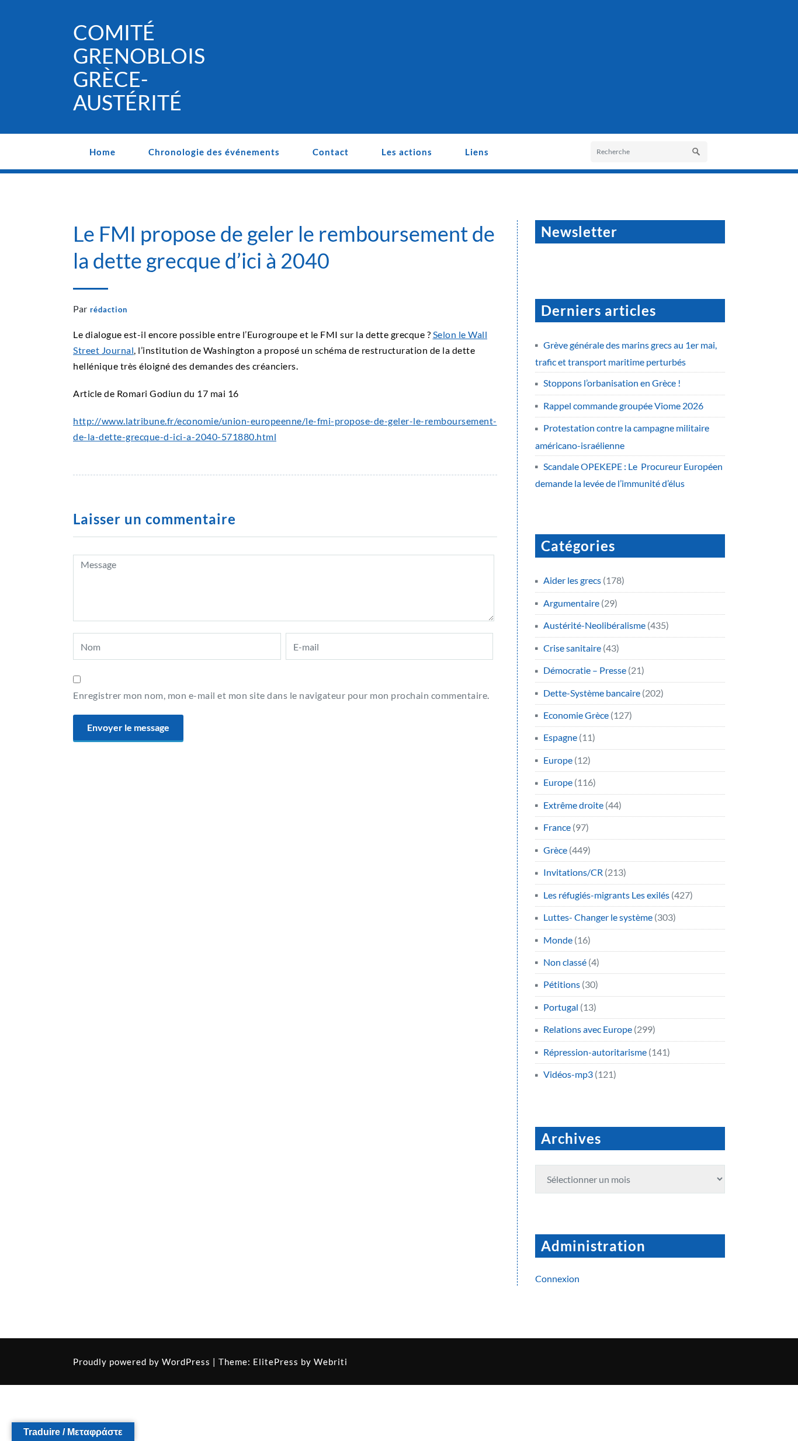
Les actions (406, 152)
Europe (558, 759)
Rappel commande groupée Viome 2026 (623, 405)
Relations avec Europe (587, 1029)
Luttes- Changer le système (598, 917)
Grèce (555, 849)
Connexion (557, 1278)
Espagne (560, 737)
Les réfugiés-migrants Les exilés (606, 894)
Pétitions (561, 984)
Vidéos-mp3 (568, 1074)
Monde (558, 939)
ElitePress (276, 1361)
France (557, 827)
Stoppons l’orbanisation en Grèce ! (612, 382)
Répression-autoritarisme (595, 1051)
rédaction (108, 309)
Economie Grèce (576, 714)
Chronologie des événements (214, 152)
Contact (331, 152)
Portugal (560, 1006)
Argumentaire (571, 602)
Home (102, 152)
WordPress (186, 1361)
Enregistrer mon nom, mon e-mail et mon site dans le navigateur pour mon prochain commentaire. (281, 695)
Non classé (565, 961)
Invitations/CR (573, 872)
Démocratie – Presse (584, 670)
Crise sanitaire (572, 647)
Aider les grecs (572, 580)
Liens (477, 152)
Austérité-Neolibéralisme (594, 625)
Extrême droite (573, 804)
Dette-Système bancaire (591, 692)
